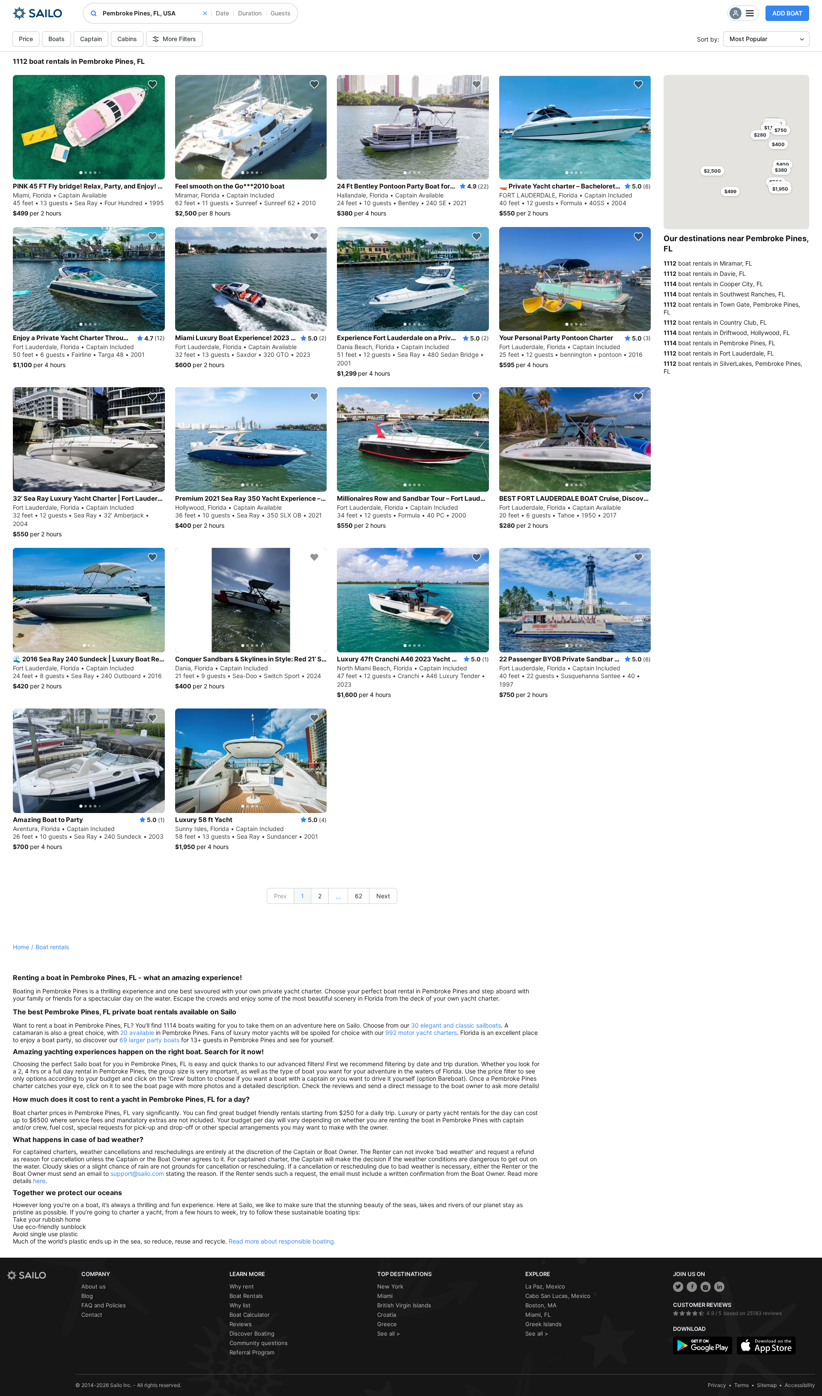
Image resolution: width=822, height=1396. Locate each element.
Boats (56, 38)
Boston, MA (541, 1305)
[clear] (205, 13)
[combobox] (154, 13)
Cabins (127, 38)
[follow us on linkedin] (719, 1287)
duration (250, 13)
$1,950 (780, 189)
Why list (239, 1305)
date (222, 13)
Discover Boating (251, 1333)
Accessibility (800, 1385)
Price (26, 38)
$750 (780, 130)
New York (390, 1286)
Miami (385, 1295)
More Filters (179, 38)
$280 (760, 135)
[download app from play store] (702, 1345)
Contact (91, 1314)
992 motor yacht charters (421, 1032)
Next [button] (383, 896)
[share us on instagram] (705, 1287)
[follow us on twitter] (678, 1287)
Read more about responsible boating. (282, 1241)
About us (93, 1286)
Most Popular (748, 38)
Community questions (258, 1342)
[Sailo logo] (41, 1275)
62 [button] (358, 896)
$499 (730, 191)
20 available (137, 1032)
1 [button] (302, 896)
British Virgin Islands (404, 1305)
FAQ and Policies (103, 1305)
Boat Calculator (249, 1314)
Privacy (717, 1385)
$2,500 (712, 171)
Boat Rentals (246, 1295)
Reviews (240, 1324)
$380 (781, 170)
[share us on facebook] (692, 1287)
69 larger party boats (149, 1039)
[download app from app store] (766, 1345)
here (39, 1180)
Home (21, 947)
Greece (387, 1324)
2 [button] (320, 896)
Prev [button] (280, 896)
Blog (87, 1295)
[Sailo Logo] (37, 13)
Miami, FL (538, 1314)
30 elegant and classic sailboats (456, 1025)
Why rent (241, 1286)
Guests (281, 13)
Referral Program (251, 1352)
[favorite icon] (152, 84)
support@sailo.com (137, 1173)
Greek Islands (543, 1324)
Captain (91, 38)
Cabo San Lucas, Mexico (557, 1295)
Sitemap (767, 1385)
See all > (388, 1333)
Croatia (386, 1314)
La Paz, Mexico (545, 1286)
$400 (782, 164)
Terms (741, 1385)
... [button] (338, 896)
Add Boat (787, 13)
